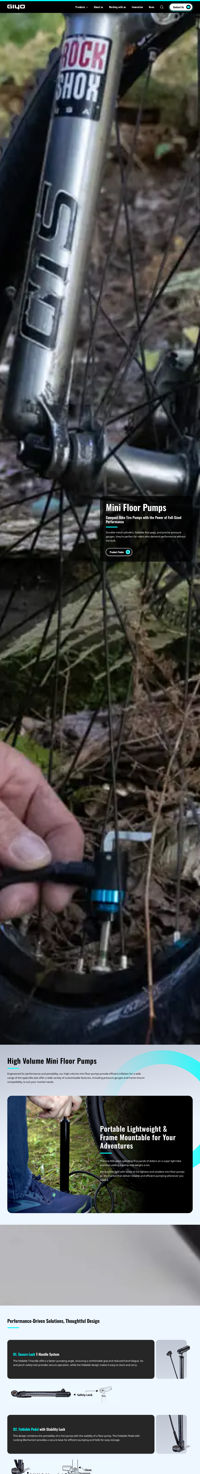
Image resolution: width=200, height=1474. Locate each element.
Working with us (117, 7)
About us (98, 7)
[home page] (16, 7)
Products (80, 7)
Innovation (137, 7)
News (151, 7)
